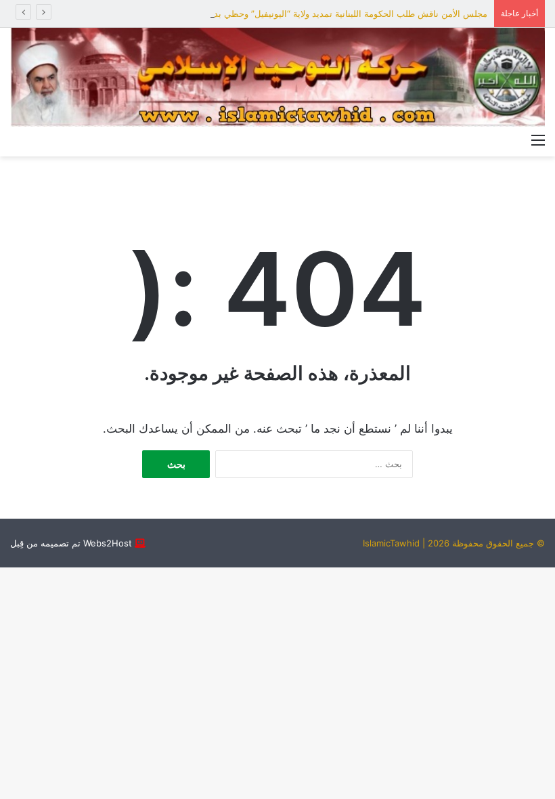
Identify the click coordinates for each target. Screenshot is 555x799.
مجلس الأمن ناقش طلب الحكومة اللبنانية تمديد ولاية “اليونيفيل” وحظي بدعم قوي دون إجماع (314, 13)
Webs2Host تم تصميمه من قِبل (71, 543)
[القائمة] (538, 139)
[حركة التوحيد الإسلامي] (277, 77)
